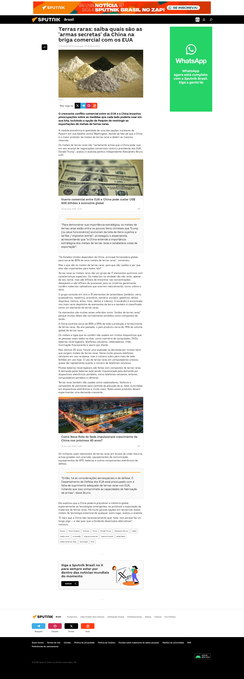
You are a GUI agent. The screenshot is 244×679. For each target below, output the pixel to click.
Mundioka (72, 617)
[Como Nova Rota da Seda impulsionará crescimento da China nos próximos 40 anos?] (100, 415)
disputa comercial (91, 536)
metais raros (64, 536)
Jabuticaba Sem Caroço (92, 617)
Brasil (148, 617)
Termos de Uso (53, 642)
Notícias (86, 531)
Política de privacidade (84, 642)
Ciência (158, 617)
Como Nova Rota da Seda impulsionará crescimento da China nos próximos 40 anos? (99, 438)
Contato (67, 642)
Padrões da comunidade (173, 642)
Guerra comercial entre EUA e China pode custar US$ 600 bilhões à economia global (98, 201)
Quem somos (38, 642)
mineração (77, 536)
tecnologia (84, 542)
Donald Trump (105, 531)
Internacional (134, 617)
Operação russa (115, 617)
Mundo (62, 531)
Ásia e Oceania (73, 531)
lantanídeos (120, 536)
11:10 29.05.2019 (65, 46)
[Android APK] (202, 657)
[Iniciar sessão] (204, 19)
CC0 (60, 100)
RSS (189, 642)
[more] (139, 208)
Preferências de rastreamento (45, 646)
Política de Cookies (106, 642)
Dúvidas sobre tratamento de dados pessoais (139, 642)
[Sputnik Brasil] (47, 23)
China (94, 531)
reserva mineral (107, 536)
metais (134, 531)
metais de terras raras (68, 542)
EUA (92, 542)
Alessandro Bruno (121, 531)
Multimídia (170, 617)
